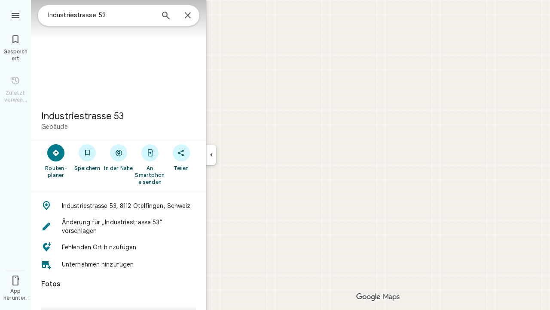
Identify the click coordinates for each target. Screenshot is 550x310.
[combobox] (101, 15)
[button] (118, 205)
